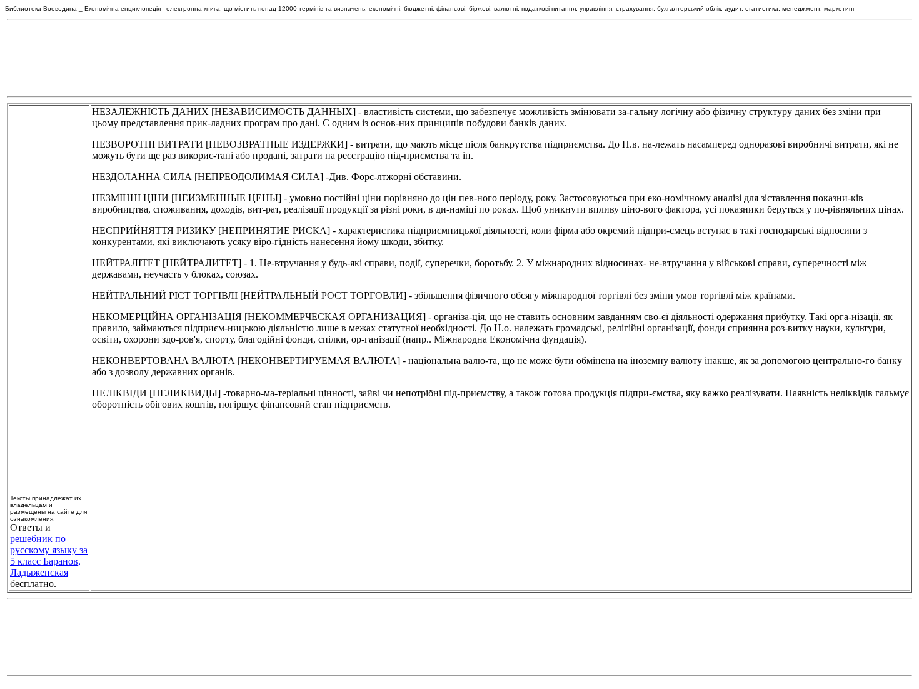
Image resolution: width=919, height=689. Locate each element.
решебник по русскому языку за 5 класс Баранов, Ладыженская (49, 555)
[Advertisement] (459, 58)
